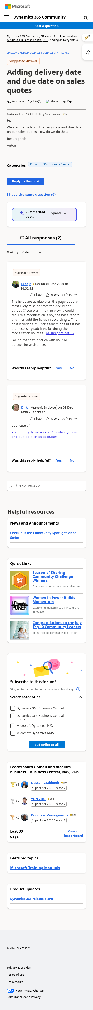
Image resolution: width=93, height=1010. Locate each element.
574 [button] (65, 782)
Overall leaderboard (73, 833)
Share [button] (54, 101)
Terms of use (15, 975)
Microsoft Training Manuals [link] (35, 867)
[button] (86, 17)
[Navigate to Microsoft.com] (17, 6)
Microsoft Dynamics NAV (34, 726)
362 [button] (52, 798)
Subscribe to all (47, 745)
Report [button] (71, 101)
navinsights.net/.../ (60, 333)
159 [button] (37, 284)
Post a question (46, 26)
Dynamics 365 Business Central (50, 164)
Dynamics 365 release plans (31, 898)
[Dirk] (15, 407)
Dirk (24, 407)
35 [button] (65, 114)
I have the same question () (31, 194)
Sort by (12, 252)
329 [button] (74, 815)
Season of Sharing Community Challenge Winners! (53, 577)
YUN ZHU (38, 799)
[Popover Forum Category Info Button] (78, 689)
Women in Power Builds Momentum (54, 600)
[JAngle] (15, 284)
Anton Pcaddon (53, 114)
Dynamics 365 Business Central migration (40, 717)
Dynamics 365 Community (39, 17)
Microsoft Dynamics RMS (35, 733)
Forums (47, 36)
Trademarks (15, 982)
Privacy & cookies (19, 968)
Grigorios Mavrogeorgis (49, 815)
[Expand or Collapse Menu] (6, 17)
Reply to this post (26, 181)
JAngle (26, 284)
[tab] (41, 240)
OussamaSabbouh (45, 782)
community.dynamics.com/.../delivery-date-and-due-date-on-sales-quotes (44, 434)
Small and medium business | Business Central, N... (42, 38)
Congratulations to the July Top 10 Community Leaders (57, 625)
